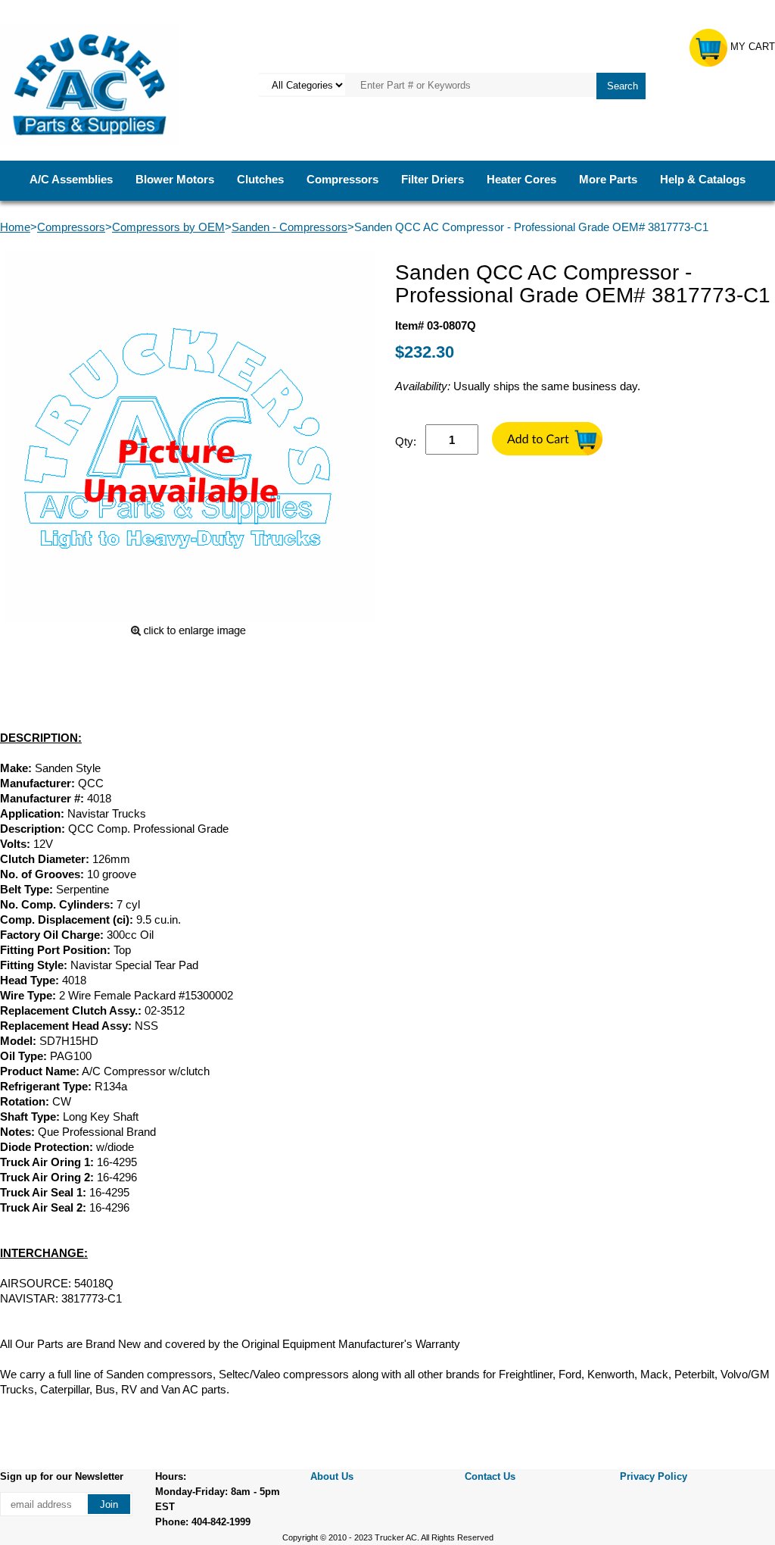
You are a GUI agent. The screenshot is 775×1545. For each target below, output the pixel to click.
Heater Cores (521, 179)
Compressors (342, 179)
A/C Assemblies (71, 179)
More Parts (608, 179)
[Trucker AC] (90, 83)
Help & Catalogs (702, 179)
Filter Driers (432, 179)
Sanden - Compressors (289, 226)
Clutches (260, 179)
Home (15, 226)
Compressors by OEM (168, 226)
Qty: (405, 441)
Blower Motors (174, 179)
